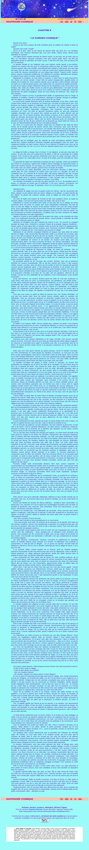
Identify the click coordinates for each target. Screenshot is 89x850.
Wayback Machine (35, 809)
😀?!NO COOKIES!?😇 (66, 19)
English (20, 19)
